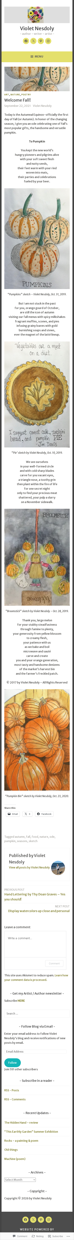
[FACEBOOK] (25, 1219)
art (6, 94)
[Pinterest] (41, 41)
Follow (12, 1062)
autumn (20, 836)
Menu (39, 56)
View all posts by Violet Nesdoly (29, 867)
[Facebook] (26, 41)
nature (15, 94)
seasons (22, 841)
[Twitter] (33, 41)
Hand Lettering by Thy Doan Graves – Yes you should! (34, 894)
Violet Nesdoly (37, 28)
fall (28, 836)
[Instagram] (48, 41)
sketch (33, 841)
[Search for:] (37, 1013)
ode (52, 836)
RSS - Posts (11, 1090)
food (35, 836)
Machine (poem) (14, 1159)
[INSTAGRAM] (48, 1219)
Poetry (26, 94)
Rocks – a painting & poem (21, 1140)
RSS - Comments (15, 1099)
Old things (11, 1149)
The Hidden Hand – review (21, 1122)
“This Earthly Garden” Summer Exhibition (31, 1131)
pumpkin (9, 841)
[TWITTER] (33, 1219)
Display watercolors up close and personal (39, 909)
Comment (54, 963)
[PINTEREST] (41, 1219)
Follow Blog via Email (37, 1026)
